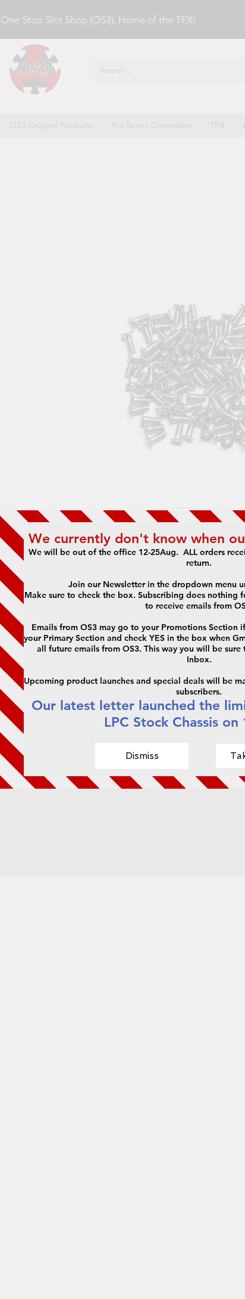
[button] (142, 756)
